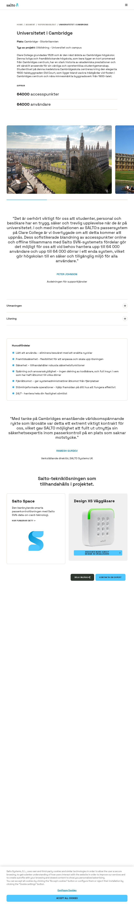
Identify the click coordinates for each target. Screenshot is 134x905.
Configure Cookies (67, 890)
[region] (67, 886)
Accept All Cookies (66, 898)
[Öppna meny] (126, 5)
